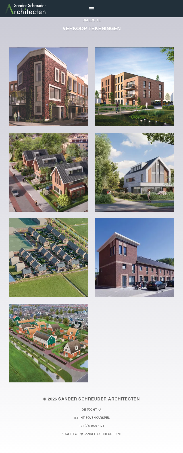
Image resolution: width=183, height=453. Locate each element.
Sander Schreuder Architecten (99, 399)
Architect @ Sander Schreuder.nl (91, 434)
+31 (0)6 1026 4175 (91, 425)
